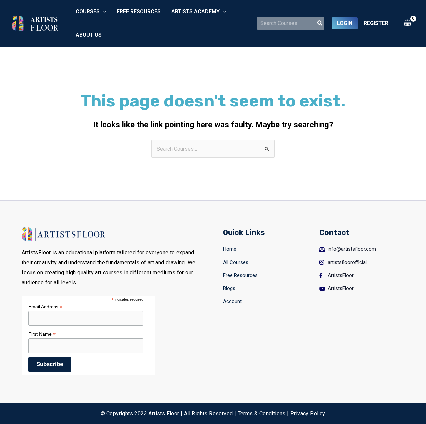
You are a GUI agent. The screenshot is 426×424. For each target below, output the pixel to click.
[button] (103, 11)
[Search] (320, 23)
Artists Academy (195, 11)
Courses (88, 11)
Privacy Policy (307, 413)
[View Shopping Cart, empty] (407, 23)
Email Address (45, 307)
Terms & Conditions (262, 413)
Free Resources (139, 11)
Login (344, 23)
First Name (42, 334)
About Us (89, 35)
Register (376, 23)
